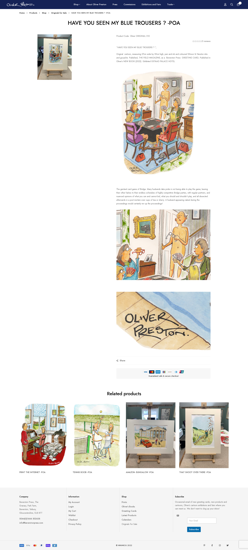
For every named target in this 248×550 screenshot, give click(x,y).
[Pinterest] (204, 545)
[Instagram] (220, 545)
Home (22, 12)
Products (33, 12)
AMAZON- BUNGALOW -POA (140, 472)
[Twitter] (228, 545)
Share (122, 360)
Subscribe (194, 529)
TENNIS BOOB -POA (82, 472)
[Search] (231, 4)
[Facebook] (212, 545)
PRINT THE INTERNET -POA (32, 472)
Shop (44, 12)
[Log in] (225, 4)
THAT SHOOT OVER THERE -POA (195, 472)
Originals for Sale (59, 12)
